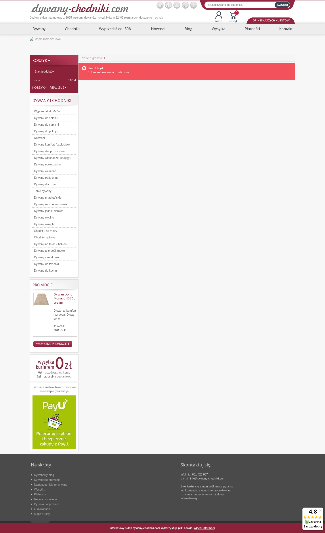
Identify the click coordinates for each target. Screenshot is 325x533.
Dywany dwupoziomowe (49, 151)
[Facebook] (193, 5)
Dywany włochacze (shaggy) (52, 157)
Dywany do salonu (45, 118)
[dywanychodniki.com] (160, 5)
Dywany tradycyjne (46, 177)
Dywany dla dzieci (45, 184)
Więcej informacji (204, 528)
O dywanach (42, 509)
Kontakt (285, 28)
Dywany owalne (44, 217)
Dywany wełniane (45, 171)
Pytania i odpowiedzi (47, 504)
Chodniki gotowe (44, 237)
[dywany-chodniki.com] (80, 8)
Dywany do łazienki (46, 264)
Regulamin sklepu (45, 499)
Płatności (252, 28)
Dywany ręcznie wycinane (50, 204)
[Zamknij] (288, 528)
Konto (218, 21)
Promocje (42, 285)
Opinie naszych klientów (271, 20)
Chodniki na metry (45, 230)
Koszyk (233, 17)
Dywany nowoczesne (47, 164)
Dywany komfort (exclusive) (52, 144)
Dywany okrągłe (44, 224)
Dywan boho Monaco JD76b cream (65, 298)
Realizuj (57, 87)
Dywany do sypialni (46, 124)
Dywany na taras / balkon (50, 244)
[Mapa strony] (168, 5)
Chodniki (72, 28)
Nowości (158, 28)
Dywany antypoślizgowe (49, 250)
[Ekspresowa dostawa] (162, 44)
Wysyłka (218, 28)
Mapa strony (42, 514)
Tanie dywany (43, 191)
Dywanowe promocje (47, 479)
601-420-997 (200, 474)
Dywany (39, 28)
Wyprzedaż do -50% (115, 28)
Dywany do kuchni (45, 270)
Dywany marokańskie (47, 197)
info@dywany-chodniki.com (207, 478)
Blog (188, 28)
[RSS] (185, 5)
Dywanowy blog (44, 475)
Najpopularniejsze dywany (50, 484)
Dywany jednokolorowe (48, 211)
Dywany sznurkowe (46, 257)
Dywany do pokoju (45, 131)
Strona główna (92, 58)
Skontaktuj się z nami (194, 486)
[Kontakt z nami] (176, 5)
